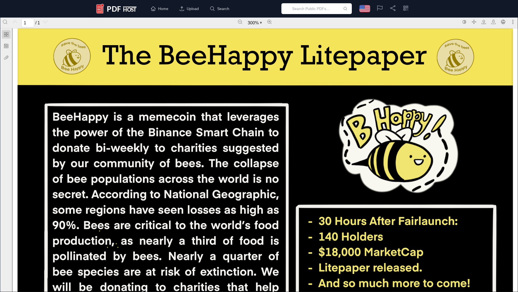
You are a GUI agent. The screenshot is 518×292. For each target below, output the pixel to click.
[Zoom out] (240, 22)
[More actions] (513, 22)
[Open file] (483, 22)
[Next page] (45, 22)
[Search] (5, 22)
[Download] (493, 22)
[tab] (6, 35)
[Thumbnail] (6, 34)
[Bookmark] (6, 46)
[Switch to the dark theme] (464, 22)
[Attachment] (6, 57)
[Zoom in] (269, 22)
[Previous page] (15, 22)
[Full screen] (474, 22)
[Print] (503, 22)
